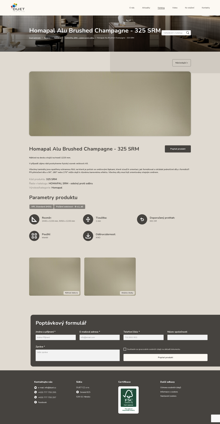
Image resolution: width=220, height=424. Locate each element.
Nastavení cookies (168, 396)
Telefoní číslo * (131, 331)
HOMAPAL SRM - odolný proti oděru (79, 38)
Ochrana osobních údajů (170, 387)
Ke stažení (189, 8)
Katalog (161, 8)
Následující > (181, 62)
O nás (131, 8)
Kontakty (206, 8)
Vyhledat (188, 33)
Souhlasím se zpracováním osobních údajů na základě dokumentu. (153, 349)
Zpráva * (40, 346)
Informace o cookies (169, 392)
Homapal (57, 38)
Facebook (42, 402)
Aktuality (146, 8)
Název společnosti (177, 331)
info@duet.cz (50, 387)
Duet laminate (35, 38)
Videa (174, 8)
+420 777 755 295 (47, 392)
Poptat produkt (177, 149)
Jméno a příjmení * (46, 331)
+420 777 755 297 (47, 397)
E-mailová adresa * (90, 331)
